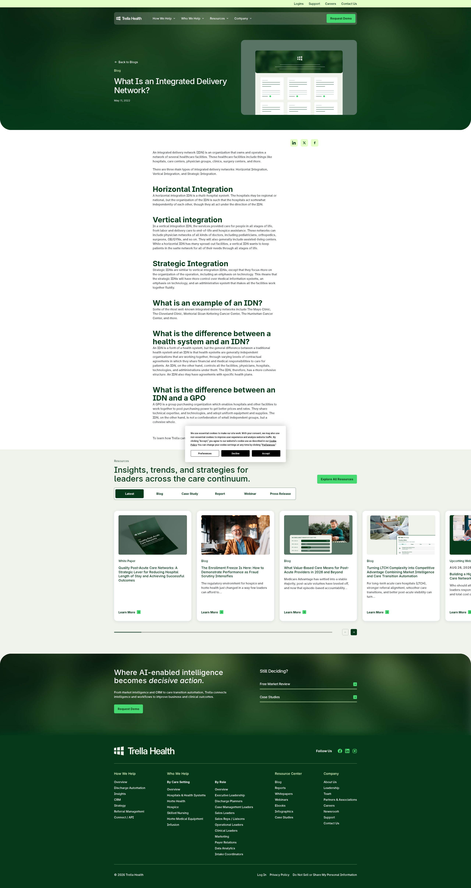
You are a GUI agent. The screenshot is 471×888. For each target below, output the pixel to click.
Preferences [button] (268, 445)
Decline (235, 453)
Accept (266, 453)
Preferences (205, 453)
